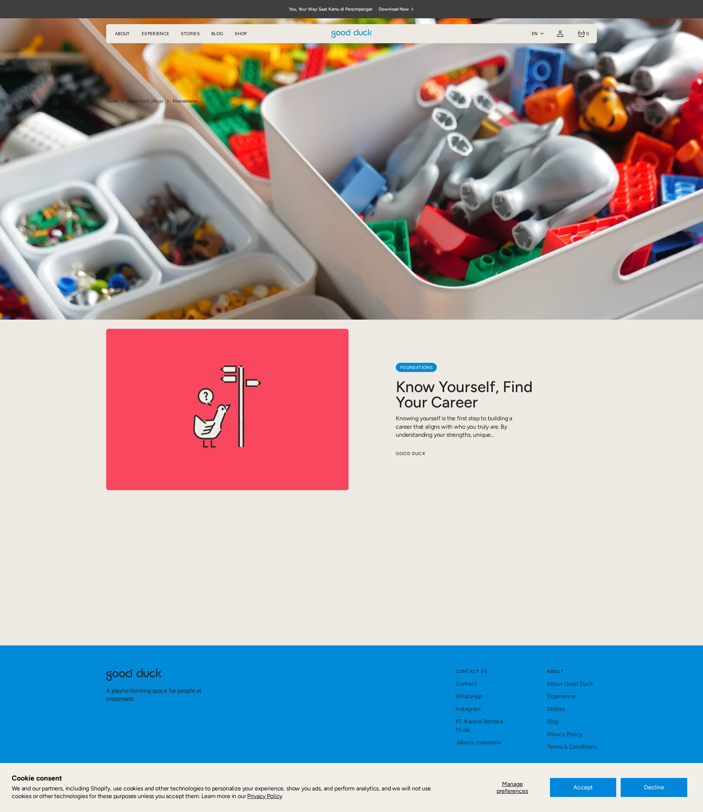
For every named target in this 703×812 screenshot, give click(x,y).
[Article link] (351, 409)
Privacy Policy (264, 796)
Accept (583, 787)
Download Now (394, 9)
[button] (560, 33)
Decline (654, 787)
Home (112, 101)
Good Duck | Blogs (145, 101)
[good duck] (351, 33)
